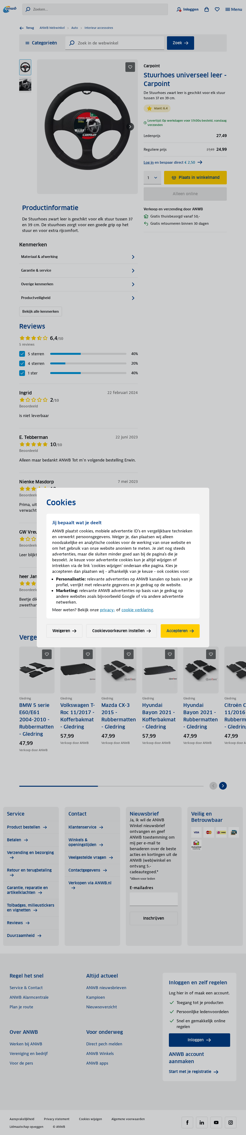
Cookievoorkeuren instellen (118, 630)
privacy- (107, 609)
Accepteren (177, 630)
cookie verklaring (137, 609)
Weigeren (61, 630)
